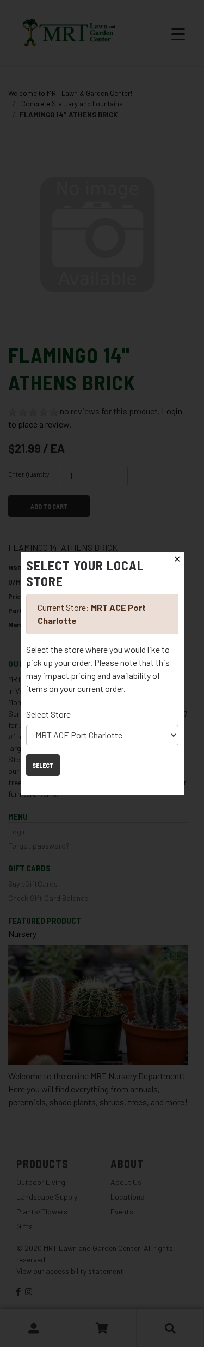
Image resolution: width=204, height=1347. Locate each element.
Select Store (48, 714)
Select (43, 765)
